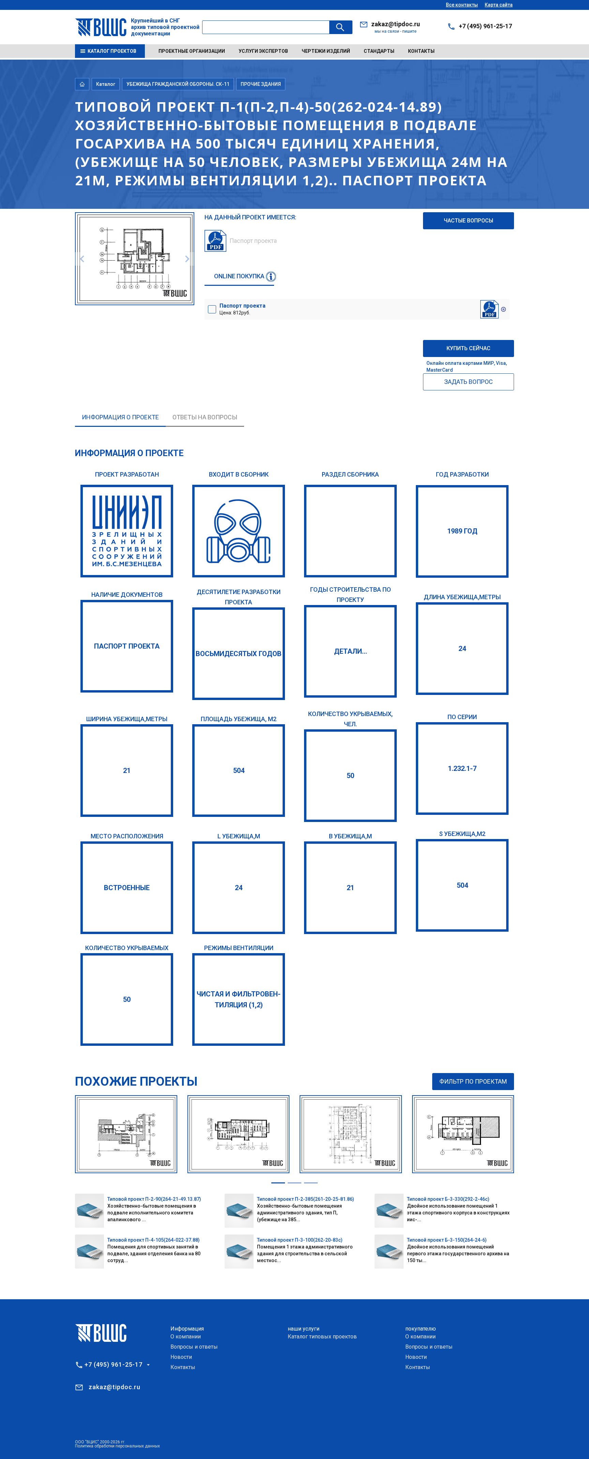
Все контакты (462, 4)
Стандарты (379, 51)
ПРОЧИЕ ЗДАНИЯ (261, 84)
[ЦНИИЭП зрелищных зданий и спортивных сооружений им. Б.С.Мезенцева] (126, 531)
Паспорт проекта (127, 646)
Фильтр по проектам (473, 1081)
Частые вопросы (468, 220)
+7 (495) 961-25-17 (485, 26)
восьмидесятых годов (239, 654)
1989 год (462, 531)
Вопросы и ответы (194, 1347)
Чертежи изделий (326, 51)
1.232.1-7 (462, 768)
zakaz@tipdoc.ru (395, 24)
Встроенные (127, 888)
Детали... (350, 651)
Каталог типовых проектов (322, 1336)
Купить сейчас (468, 348)
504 (238, 770)
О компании (185, 1336)
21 (127, 770)
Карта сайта (499, 4)
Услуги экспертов (263, 51)
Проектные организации (191, 51)
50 (350, 776)
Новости (181, 1357)
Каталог (105, 84)
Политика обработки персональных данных (117, 1446)
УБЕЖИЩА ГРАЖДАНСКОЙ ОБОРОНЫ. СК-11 (177, 84)
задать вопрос (468, 381)
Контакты (421, 51)
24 (462, 649)
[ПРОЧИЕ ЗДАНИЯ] (350, 531)
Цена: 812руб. (243, 308)
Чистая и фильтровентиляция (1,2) (239, 999)
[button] (278, 1182)
